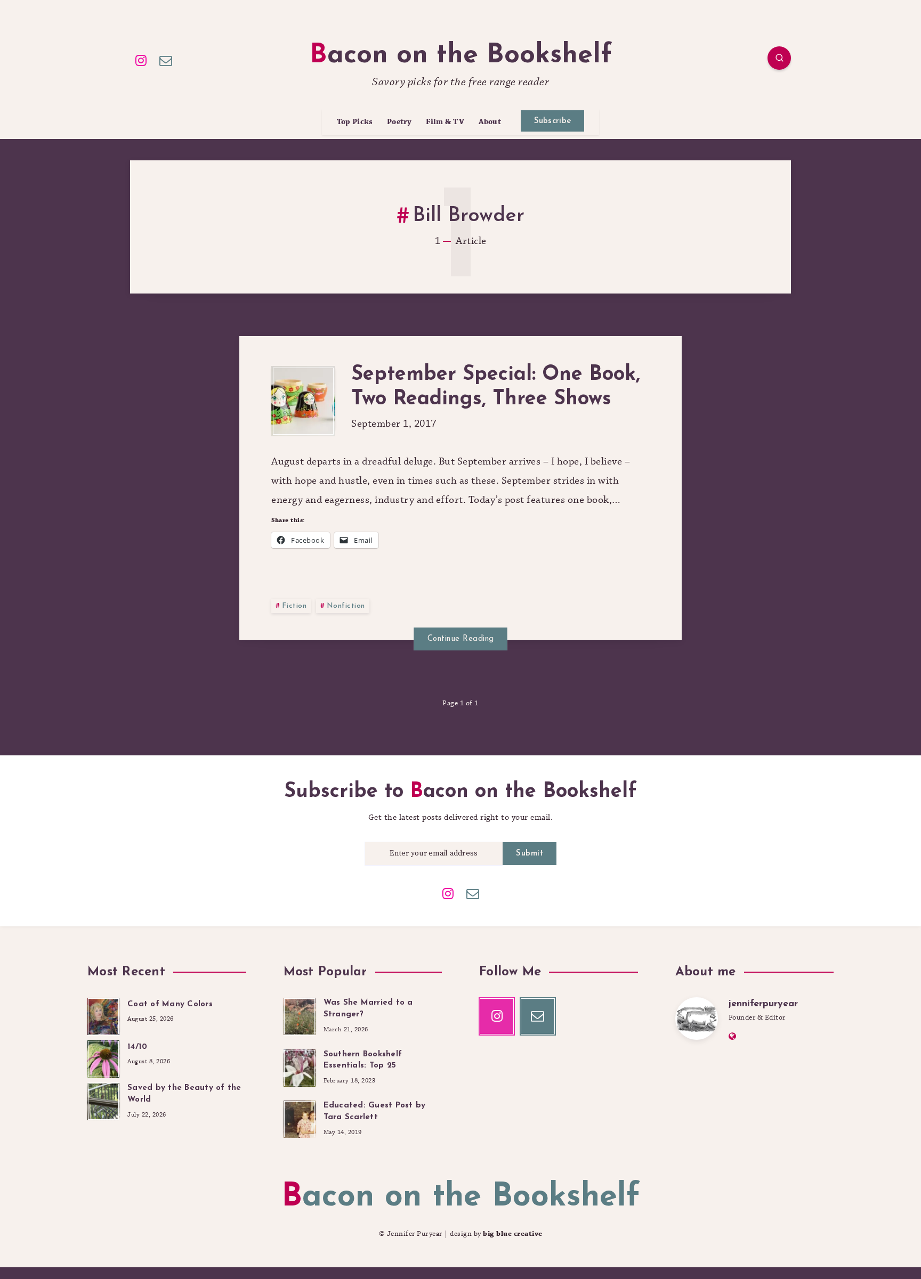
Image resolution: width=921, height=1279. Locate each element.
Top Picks (355, 122)
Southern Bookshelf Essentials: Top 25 (363, 1060)
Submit (529, 854)
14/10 (137, 1047)
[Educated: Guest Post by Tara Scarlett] (300, 1118)
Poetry (399, 122)
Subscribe (552, 121)
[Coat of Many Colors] (103, 1015)
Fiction (294, 606)
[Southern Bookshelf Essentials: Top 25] (300, 1066)
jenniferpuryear (763, 1004)
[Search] (779, 58)
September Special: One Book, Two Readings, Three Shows (495, 387)
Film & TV (445, 122)
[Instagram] (141, 59)
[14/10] (103, 1057)
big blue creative (513, 1234)
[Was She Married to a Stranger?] (300, 1015)
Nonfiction (346, 606)
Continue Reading (460, 639)
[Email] (166, 59)
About (490, 122)
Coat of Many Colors (170, 1004)
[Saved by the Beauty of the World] (103, 1100)
